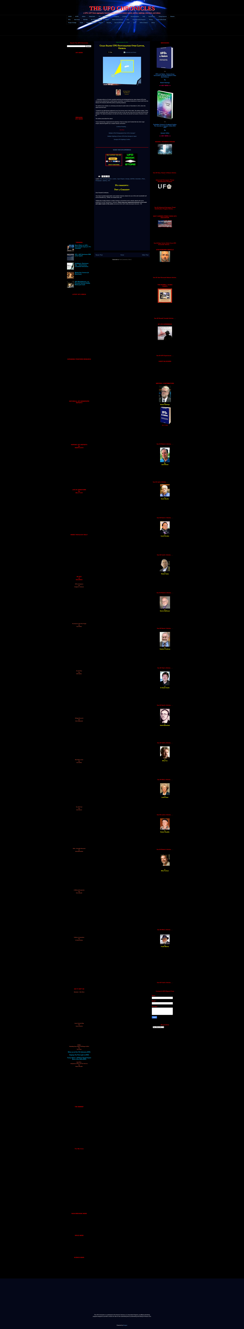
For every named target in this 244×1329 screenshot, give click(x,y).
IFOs (69, 19)
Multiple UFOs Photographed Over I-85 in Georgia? (122, 133)
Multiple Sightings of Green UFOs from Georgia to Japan (122, 136)
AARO (70, 16)
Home (122, 255)
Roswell (109, 22)
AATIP (76, 16)
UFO (109, 180)
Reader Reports (91, 22)
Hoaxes (172, 16)
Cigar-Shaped (121, 179)
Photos (151, 19)
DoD (144, 16)
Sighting (105, 180)
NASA (107, 19)
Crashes (124, 16)
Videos (153, 22)
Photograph (99, 180)
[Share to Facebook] (109, 176)
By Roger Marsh (107, 179)
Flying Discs (151, 16)
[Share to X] (107, 176)
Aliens (83, 16)
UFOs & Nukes (144, 22)
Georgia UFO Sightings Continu (122, 139)
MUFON (85, 19)
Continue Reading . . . (122, 126)
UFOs (134, 22)
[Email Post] (99, 176)
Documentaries (135, 16)
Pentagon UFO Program (139, 19)
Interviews (77, 19)
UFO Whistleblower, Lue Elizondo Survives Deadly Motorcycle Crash (82, 283)
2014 (101, 179)
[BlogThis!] (105, 176)
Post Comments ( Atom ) (125, 259)
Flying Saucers (163, 16)
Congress (116, 16)
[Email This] (102, 176)
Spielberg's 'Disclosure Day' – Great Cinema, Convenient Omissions (81, 265)
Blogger (125, 1325)
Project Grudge (72, 22)
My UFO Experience (96, 19)
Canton (114, 179)
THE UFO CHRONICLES (122, 8)
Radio (81, 22)
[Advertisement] (122, 31)
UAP (128, 22)
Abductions (92, 16)
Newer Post (99, 255)
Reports (101, 22)
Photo (143, 179)
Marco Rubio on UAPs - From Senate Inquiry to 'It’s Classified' (83, 247)
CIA (100, 16)
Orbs (127, 19)
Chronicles (107, 16)
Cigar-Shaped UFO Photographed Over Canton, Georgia (122, 46)
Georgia (127, 179)
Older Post (145, 255)
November (138, 179)
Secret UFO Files (119, 22)
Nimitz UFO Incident (117, 19)
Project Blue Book (161, 19)
